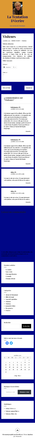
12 (13, 365)
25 (9, 369)
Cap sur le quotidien (11, 299)
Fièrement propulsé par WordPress (12, 434)
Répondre (28, 131)
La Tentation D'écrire (17, 18)
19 (13, 367)
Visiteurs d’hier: (10, 414)
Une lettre (6, 88)
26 (13, 369)
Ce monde (8, 276)
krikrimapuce (14, 107)
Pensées (8, 310)
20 (17, 367)
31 (5, 372)
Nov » (19, 376)
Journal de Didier (10, 306)
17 (5, 367)
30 (29, 369)
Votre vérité (9, 272)
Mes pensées (9, 308)
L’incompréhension (11, 274)
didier (12, 172)
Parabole (29, 88)
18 (9, 367)
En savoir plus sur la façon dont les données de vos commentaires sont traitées (16, 254)
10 (6, 365)
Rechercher (7, 322)
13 (17, 365)
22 (25, 367)
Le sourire (9, 269)
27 (17, 369)
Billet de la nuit (10, 297)
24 (6, 369)
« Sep (15, 376)
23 (29, 367)
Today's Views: (10, 408)
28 (21, 369)
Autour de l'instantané (12, 295)
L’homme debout (10, 278)
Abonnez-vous (24, 392)
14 (21, 365)
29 (25, 369)
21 (21, 367)
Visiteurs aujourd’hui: (12, 411)
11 (9, 365)
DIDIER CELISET (15, 40)
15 (25, 365)
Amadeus (30, 434)
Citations (24, 40)
